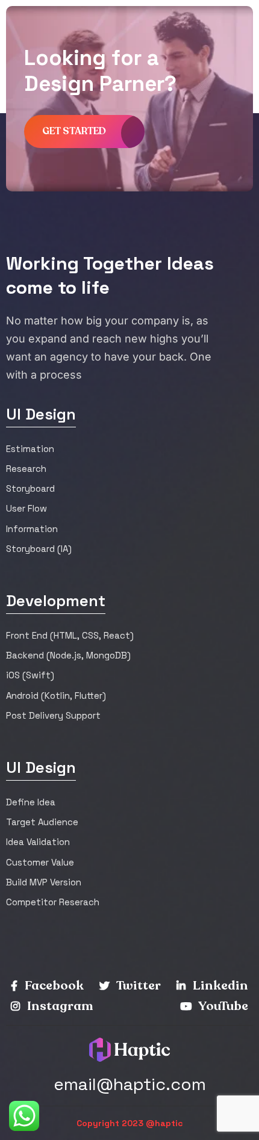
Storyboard (30, 488)
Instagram (59, 1006)
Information (32, 528)
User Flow (26, 508)
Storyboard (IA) (39, 548)
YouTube (222, 1006)
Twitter (137, 985)
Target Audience (42, 822)
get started (74, 131)
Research (26, 468)
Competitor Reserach (52, 902)
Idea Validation (38, 841)
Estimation (30, 448)
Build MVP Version (43, 882)
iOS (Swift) (30, 675)
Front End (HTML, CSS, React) (70, 635)
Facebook (53, 985)
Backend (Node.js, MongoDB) (68, 655)
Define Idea (30, 802)
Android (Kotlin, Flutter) (56, 695)
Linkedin (219, 985)
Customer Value (40, 862)
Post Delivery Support (53, 715)
